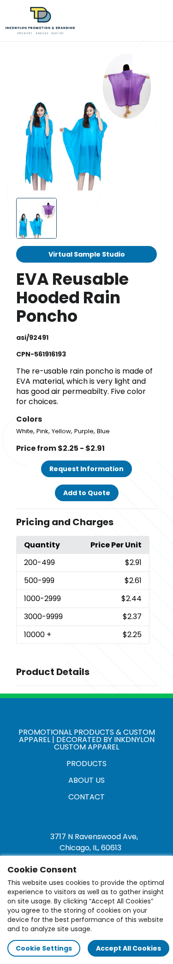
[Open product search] (138, 21)
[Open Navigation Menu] (157, 21)
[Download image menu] (145, 61)
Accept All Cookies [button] (128, 948)
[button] (86, 522)
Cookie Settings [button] (44, 948)
